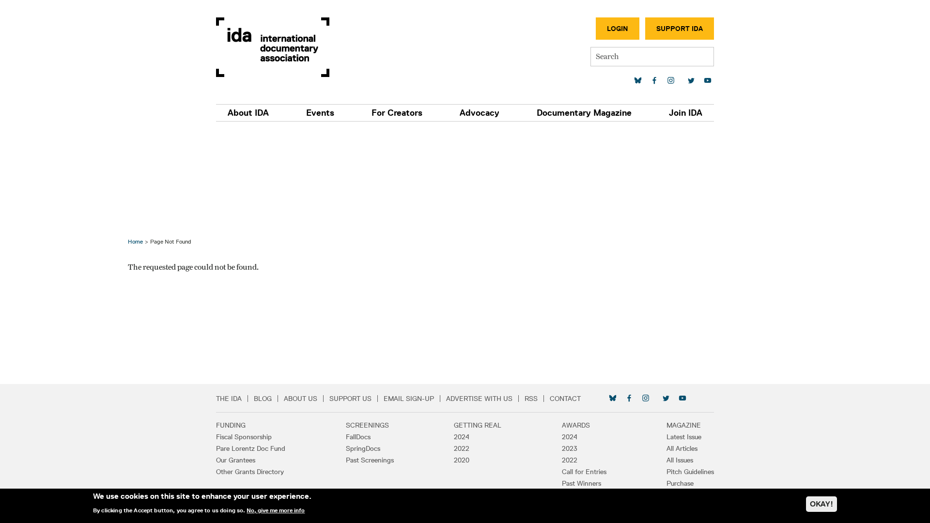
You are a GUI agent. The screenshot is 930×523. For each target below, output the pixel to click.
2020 (461, 460)
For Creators (397, 113)
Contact (565, 398)
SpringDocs (363, 448)
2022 (461, 448)
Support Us (350, 398)
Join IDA (685, 113)
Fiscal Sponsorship (244, 436)
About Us (300, 398)
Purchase (680, 483)
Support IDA (679, 28)
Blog (263, 398)
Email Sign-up (409, 398)
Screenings (367, 425)
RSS (531, 398)
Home (135, 241)
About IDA (248, 113)
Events (320, 113)
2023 (569, 448)
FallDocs (358, 436)
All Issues (679, 460)
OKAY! (821, 503)
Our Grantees (235, 460)
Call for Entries (584, 471)
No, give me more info (276, 510)
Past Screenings (370, 460)
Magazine (683, 425)
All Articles (682, 448)
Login (617, 28)
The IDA (229, 398)
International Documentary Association (272, 47)
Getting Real (477, 425)
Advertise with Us (479, 398)
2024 (461, 436)
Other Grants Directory (250, 471)
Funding (231, 425)
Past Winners (581, 483)
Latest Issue (683, 436)
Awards (576, 425)
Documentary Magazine (584, 113)
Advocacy (479, 113)
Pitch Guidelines (690, 471)
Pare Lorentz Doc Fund (250, 448)
